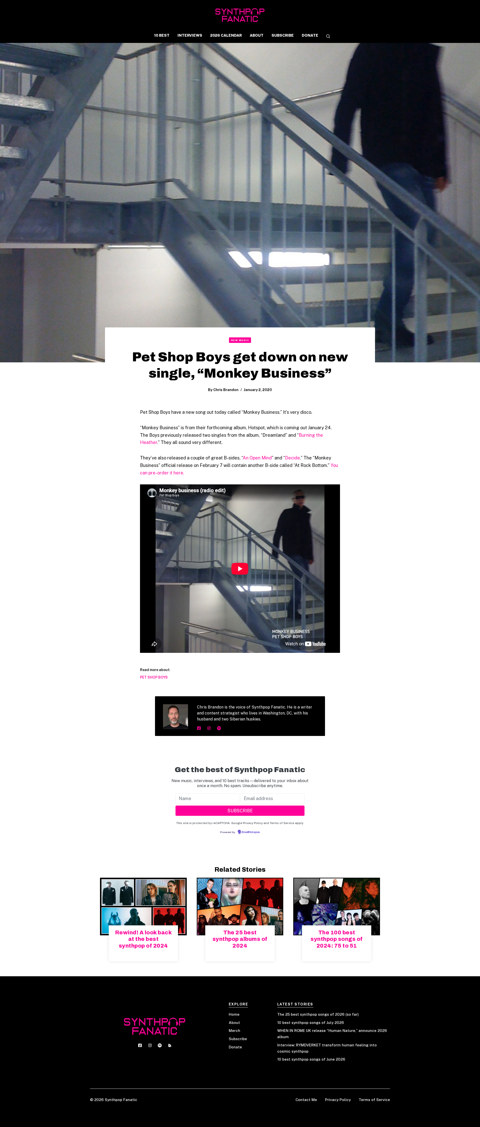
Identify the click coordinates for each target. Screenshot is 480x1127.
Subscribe (238, 1039)
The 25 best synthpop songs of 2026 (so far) (318, 1014)
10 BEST (162, 35)
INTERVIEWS (190, 35)
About (234, 1022)
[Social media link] (199, 728)
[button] (326, 37)
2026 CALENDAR (226, 35)
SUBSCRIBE (283, 35)
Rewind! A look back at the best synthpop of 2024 (143, 939)
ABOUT (257, 35)
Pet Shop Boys (154, 677)
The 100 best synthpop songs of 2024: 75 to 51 (336, 939)
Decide (292, 457)
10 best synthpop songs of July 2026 (310, 1022)
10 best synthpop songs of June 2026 (311, 1059)
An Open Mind (257, 457)
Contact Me (306, 1100)
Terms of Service (374, 1100)
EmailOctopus (251, 832)
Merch (234, 1030)
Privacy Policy (338, 1100)
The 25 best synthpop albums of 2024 (240, 939)
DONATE (310, 35)
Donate (235, 1047)
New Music (240, 340)
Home (234, 1014)
